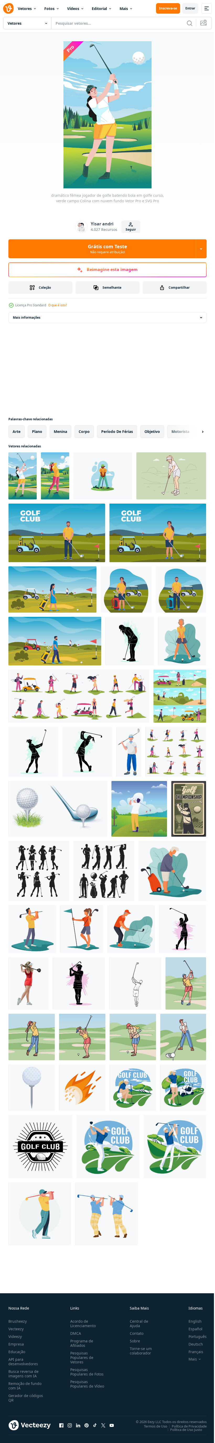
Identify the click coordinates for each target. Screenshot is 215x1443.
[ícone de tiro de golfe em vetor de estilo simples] (82, 1087)
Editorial (99, 8)
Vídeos (73, 8)
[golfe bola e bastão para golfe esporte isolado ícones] (57, 809)
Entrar (190, 8)
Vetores (25, 8)
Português (194, 1336)
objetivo (152, 431)
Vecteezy (16, 1328)
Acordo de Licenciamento (82, 1323)
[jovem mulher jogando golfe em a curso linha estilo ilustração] (185, 983)
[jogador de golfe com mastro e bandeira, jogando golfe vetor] (81, 929)
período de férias (117, 431)
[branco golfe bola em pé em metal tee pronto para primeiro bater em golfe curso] (31, 1087)
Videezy (15, 1336)
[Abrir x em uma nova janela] (103, 1425)
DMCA (74, 1333)
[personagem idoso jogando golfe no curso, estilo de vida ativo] (131, 929)
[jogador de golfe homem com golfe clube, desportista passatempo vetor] (128, 752)
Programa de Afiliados (80, 1343)
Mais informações (26, 317)
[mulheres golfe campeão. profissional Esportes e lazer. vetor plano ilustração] (133, 1087)
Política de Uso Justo (182, 1429)
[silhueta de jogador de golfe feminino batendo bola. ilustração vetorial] (87, 752)
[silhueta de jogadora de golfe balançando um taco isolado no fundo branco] (33, 752)
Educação (16, 1351)
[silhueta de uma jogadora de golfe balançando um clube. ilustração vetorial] (182, 929)
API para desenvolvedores (23, 1361)
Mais (124, 8)
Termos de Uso (151, 1426)
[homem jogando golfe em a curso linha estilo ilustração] (183, 1037)
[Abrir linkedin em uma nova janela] (78, 1425)
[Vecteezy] (8, 8)
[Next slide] (194, 431)
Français (192, 1351)
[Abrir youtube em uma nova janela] (112, 1425)
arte (16, 431)
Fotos (49, 8)
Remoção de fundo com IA (24, 1385)
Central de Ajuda (137, 1323)
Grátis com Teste (107, 248)
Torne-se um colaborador (139, 1351)
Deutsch (192, 1344)
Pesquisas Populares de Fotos (86, 1372)
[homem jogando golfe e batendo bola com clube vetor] (106, 1213)
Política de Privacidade (185, 1426)
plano (37, 431)
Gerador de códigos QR (25, 1398)
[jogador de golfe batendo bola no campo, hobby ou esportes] (182, 641)
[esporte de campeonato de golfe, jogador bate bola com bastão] (188, 809)
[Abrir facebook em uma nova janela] (61, 1425)
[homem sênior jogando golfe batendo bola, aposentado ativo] (172, 871)
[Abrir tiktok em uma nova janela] (95, 1425)
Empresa (16, 1344)
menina (60, 431)
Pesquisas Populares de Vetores (80, 1357)
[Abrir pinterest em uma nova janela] (86, 1425)
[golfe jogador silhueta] (38, 871)
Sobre (133, 1340)
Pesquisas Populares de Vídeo (80, 1386)
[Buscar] (189, 23)
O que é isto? (57, 305)
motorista (180, 431)
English (191, 1321)
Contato (134, 1333)
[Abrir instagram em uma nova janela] (70, 1425)
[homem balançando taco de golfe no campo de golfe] (139, 809)
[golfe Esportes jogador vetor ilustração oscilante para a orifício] (39, 1213)
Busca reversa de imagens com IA (23, 1373)
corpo (84, 431)
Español (191, 1328)
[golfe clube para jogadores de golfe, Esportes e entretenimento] (40, 1146)
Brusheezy (17, 1321)
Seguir (131, 229)
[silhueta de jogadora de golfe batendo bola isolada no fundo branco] (79, 983)
